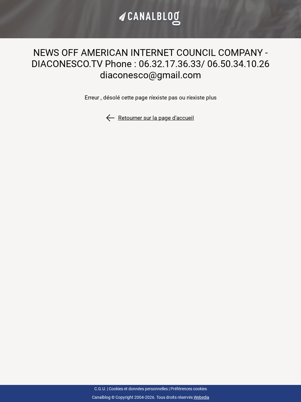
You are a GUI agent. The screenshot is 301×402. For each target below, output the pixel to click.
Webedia (201, 397)
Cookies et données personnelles (138, 388)
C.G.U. (100, 388)
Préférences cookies (188, 388)
